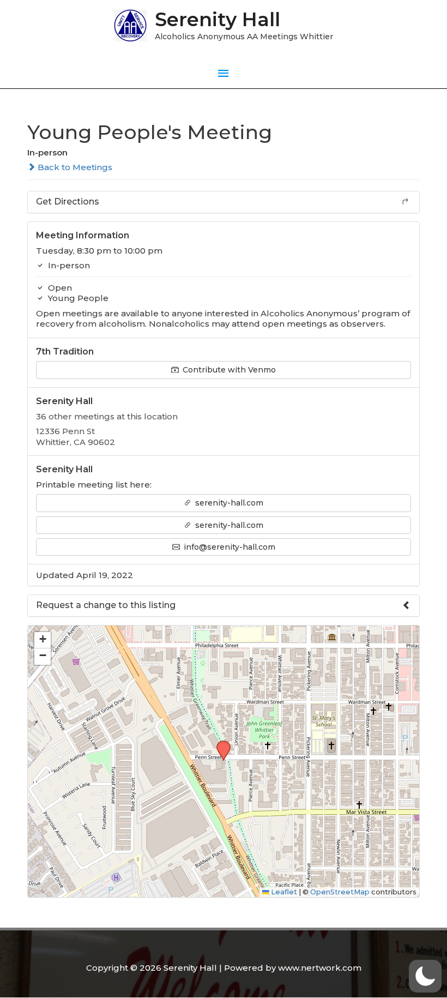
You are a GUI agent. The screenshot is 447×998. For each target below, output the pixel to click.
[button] (219, 744)
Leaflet (283, 892)
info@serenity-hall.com (228, 547)
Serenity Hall (217, 19)
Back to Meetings (73, 167)
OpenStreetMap (340, 892)
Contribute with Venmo (228, 370)
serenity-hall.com (228, 503)
